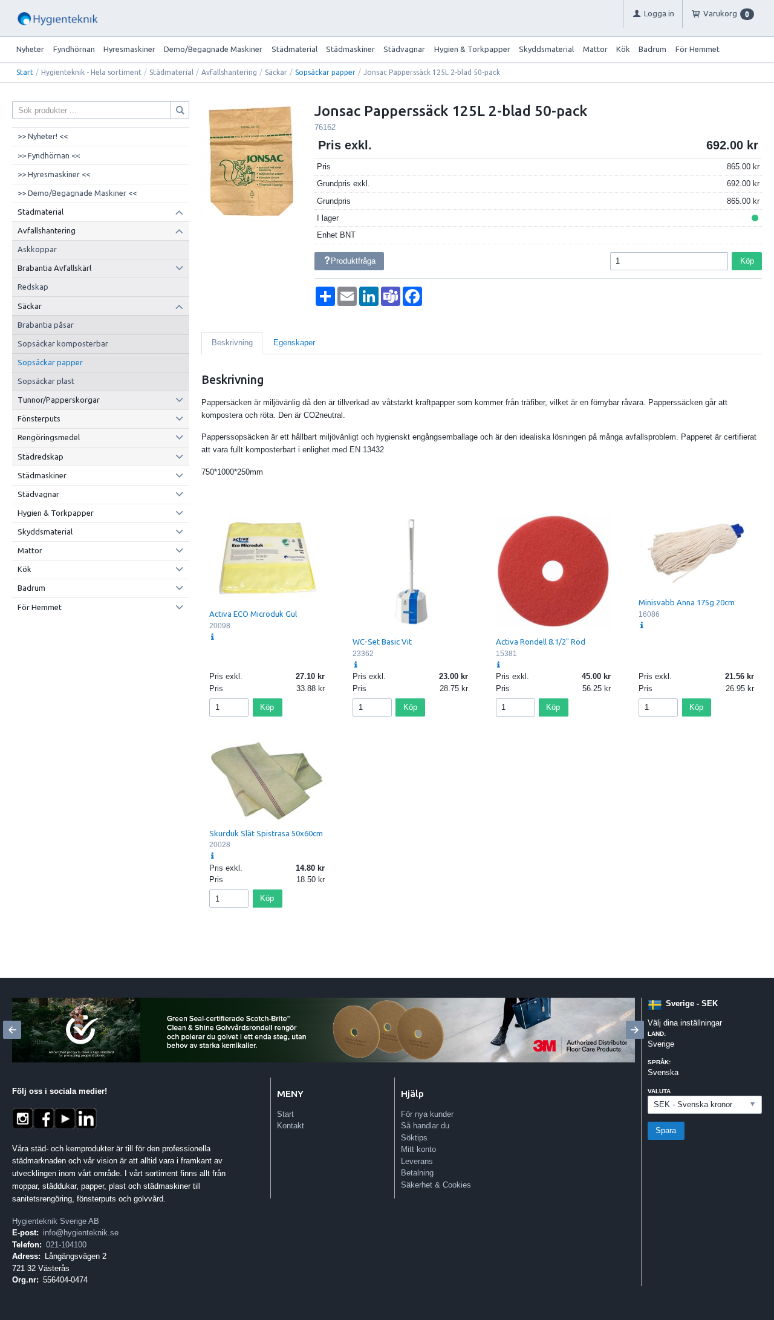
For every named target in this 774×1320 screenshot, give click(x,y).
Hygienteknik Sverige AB (55, 1221)
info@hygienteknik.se (81, 1232)
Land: (657, 1033)
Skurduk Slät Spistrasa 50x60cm (266, 833)
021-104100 (66, 1244)
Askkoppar (37, 249)
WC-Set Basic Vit (382, 641)
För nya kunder (427, 1114)
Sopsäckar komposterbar (63, 343)
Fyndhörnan (74, 49)
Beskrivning (232, 342)
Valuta (659, 1091)
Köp (747, 260)
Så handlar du (425, 1125)
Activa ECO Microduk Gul (253, 614)
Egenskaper (294, 342)
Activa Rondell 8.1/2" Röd (540, 641)
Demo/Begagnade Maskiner (213, 49)
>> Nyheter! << (43, 136)
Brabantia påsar (46, 324)
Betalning (417, 1172)
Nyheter (30, 49)
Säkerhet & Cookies (436, 1184)
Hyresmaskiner (129, 49)
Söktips (414, 1137)
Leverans (417, 1161)
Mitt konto (418, 1149)
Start (24, 72)
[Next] (635, 1030)
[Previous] (12, 1030)
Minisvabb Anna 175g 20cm (687, 602)
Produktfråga (353, 260)
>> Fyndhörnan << (49, 155)
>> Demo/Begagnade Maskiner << (77, 193)
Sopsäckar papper (325, 72)
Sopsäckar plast (46, 381)
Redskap (33, 286)
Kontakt (290, 1125)
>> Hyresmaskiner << (54, 174)
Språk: (659, 1062)
